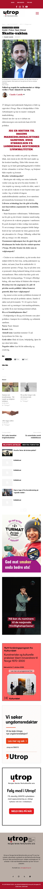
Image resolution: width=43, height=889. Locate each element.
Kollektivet (17, 460)
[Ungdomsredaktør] (21, 762)
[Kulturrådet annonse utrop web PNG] (21, 700)
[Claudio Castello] (6, 94)
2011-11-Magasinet (25, 24)
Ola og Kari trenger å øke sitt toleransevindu (28, 396)
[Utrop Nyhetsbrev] (21, 825)
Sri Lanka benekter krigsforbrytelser (9, 437)
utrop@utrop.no (25, 868)
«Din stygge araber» (8, 421)
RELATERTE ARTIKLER (11, 445)
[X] (24, 877)
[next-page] (25, 510)
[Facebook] (13, 877)
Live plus (16, 27)
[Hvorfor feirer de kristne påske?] (7, 452)
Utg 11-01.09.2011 (12, 24)
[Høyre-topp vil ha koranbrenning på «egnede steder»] (7, 492)
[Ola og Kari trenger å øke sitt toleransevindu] (28, 387)
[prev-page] (21, 510)
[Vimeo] (30, 877)
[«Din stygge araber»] (10, 413)
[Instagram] (19, 876)
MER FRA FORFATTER (30, 445)
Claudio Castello (8, 37)
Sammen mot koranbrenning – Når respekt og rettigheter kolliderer (8, 398)
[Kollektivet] (7, 462)
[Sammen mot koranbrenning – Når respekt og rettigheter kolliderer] (10, 387)
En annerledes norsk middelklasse (33, 437)
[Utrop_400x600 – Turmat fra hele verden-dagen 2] (21, 572)
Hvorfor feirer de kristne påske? (25, 450)
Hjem (3, 24)
